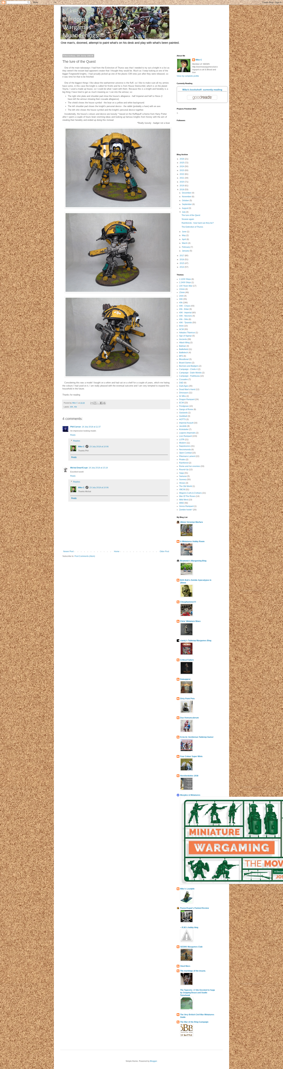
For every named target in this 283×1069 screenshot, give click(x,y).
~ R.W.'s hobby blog (189, 927)
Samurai (183, 476)
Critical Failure (187, 660)
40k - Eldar (184, 309)
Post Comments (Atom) (85, 556)
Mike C (81, 446)
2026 (182, 159)
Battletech (183, 352)
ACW (181, 329)
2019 (182, 185)
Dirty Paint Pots (187, 698)
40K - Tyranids (185, 322)
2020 (182, 182)
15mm (182, 292)
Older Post (164, 551)
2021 (182, 178)
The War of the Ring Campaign (194, 1022)
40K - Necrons (185, 316)
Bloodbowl (184, 359)
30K (71, 407)
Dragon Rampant (187, 399)
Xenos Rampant (186, 506)
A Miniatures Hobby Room (192, 541)
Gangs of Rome (186, 409)
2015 (182, 263)
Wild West (183, 500)
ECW (181, 403)
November (187, 196)
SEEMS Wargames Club (191, 947)
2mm (181, 296)
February (186, 247)
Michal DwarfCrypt (79, 468)
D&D (181, 383)
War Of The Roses (187, 496)
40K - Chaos (184, 306)
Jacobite (183, 426)
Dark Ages (183, 386)
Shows (182, 483)
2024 (182, 166)
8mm (181, 326)
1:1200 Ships (185, 279)
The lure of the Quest (191, 215)
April (184, 239)
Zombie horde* (185, 510)
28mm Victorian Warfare (191, 522)
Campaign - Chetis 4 (188, 369)
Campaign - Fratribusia (189, 376)
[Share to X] (98, 403)
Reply (72, 435)
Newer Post (68, 551)
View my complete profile (188, 76)
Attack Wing (184, 342)
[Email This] (92, 403)
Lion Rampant (185, 436)
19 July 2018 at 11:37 (91, 427)
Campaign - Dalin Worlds (190, 373)
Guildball (183, 416)
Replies (76, 441)
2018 (182, 189)
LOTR (181, 439)
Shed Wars (185, 966)
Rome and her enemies (189, 466)
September (187, 204)
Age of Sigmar (185, 336)
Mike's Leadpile (187, 889)
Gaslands (183, 413)
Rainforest (183, 463)
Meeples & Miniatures (190, 795)
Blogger (153, 1061)
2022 (182, 174)
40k (75, 407)
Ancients (183, 339)
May (184, 235)
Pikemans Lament (187, 456)
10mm (182, 289)
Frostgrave (184, 406)
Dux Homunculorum (189, 718)
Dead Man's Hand (187, 389)
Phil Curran (75, 427)
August (185, 208)
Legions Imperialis (187, 433)
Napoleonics (184, 446)
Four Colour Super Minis (191, 756)
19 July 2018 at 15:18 (98, 468)
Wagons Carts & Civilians (190, 493)
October (185, 200)
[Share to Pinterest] (104, 403)
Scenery (183, 479)
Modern (182, 443)
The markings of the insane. (193, 971)
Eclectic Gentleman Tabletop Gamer (197, 737)
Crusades (183, 379)
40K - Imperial (185, 312)
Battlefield (183, 349)
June (184, 232)
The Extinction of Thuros (192, 227)
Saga (181, 473)
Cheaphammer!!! (188, 602)
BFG (181, 356)
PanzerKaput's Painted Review (194, 908)
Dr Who (182, 396)
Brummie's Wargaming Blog (193, 561)
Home (116, 551)
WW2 (181, 503)
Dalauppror (185, 679)
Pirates (182, 459)
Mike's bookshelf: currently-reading (202, 89)
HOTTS (182, 419)
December (187, 193)
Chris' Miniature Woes (190, 621)
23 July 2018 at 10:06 (99, 446)
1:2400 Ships (185, 282)
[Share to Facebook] (101, 403)
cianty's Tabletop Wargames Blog (195, 640)
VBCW (182, 489)
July (184, 212)
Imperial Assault (186, 423)
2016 (182, 259)
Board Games (185, 363)
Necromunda (185, 449)
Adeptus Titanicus (187, 332)
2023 (182, 170)
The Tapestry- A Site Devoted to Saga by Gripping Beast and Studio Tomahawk (197, 992)
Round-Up (184, 469)
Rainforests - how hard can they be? (198, 223)
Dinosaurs (183, 393)
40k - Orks (183, 319)
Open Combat (185, 453)
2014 (182, 267)
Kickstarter (184, 429)
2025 (182, 163)
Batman (182, 346)
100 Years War (185, 286)
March (185, 243)
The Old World (185, 486)
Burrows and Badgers (188, 366)
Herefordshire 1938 (189, 776)
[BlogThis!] (95, 403)
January (186, 251)
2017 (182, 255)
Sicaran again (188, 219)
